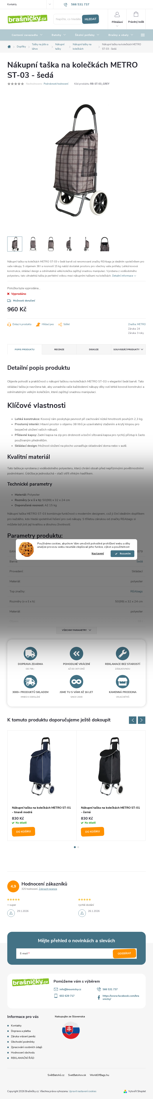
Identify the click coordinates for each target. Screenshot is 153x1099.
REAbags (136, 591)
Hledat (90, 19)
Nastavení (98, 554)
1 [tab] (75, 847)
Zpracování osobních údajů (26, 1047)
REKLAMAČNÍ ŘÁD (22, 1058)
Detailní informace (122, 275)
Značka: (137, 324)
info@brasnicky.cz (70, 989)
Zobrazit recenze (48, 889)
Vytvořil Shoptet (137, 1091)
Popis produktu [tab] (25, 349)
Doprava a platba (21, 1031)
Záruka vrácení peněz (23, 1036)
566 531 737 (110, 989)
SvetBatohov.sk (77, 1075)
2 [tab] (78, 847)
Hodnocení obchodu (23, 1052)
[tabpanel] (41, 786)
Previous (132, 720)
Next (141, 720)
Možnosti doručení (24, 300)
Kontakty (12, 4)
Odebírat (124, 953)
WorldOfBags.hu (99, 1075)
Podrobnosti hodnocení (56, 83)
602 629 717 (67, 996)
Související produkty (126, 349)
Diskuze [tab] (94, 349)
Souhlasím (124, 554)
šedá (140, 561)
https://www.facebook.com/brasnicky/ (121, 997)
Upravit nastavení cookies (82, 1091)
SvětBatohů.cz (56, 1075)
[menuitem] (27, 35)
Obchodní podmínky (23, 1042)
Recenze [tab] (59, 349)
